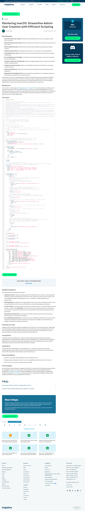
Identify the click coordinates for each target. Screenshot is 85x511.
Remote (4, 471)
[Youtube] (70, 490)
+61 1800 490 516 (73, 477)
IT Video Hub (26, 471)
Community (26, 491)
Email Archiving (5, 486)
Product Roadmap (6, 488)
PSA (3, 475)
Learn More (38, 1)
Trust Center (26, 482)
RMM (3, 465)
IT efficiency (18, 373)
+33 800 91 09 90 (74, 471)
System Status (26, 480)
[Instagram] (75, 490)
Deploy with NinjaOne (9, 274)
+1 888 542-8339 (77, 465)
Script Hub (25, 473)
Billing (3, 478)
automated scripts (13, 371)
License (25, 499)
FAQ (24, 493)
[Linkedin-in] (67, 490)
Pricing (46, 4)
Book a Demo (76, 4)
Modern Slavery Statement (51, 479)
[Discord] (78, 490)
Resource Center (27, 465)
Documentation (5, 482)
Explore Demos (60, 1)
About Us (25, 487)
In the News (26, 495)
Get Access (29, 283)
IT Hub (24, 469)
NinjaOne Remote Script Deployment (21, 407)
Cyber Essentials (48, 477)
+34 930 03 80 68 (73, 473)
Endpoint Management (7, 467)
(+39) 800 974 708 (73, 475)
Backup (3, 484)
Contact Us (67, 1)
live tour (38, 407)
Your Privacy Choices (49, 483)
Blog (24, 467)
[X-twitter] (80, 490)
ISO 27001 (47, 469)
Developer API (26, 478)
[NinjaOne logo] (9, 5)
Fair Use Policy (69, 487)
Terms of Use (69, 484)
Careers (25, 497)
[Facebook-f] (72, 490)
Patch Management (6, 469)
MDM (3, 473)
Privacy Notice (48, 465)
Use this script (73, 34)
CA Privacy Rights (49, 481)
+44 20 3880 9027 (72, 469)
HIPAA (46, 467)
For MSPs (39, 4)
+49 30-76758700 (75, 467)
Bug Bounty (47, 471)
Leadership (25, 489)
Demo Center (26, 475)
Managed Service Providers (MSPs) (27, 88)
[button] (29, 385)
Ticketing (4, 480)
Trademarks (47, 485)
